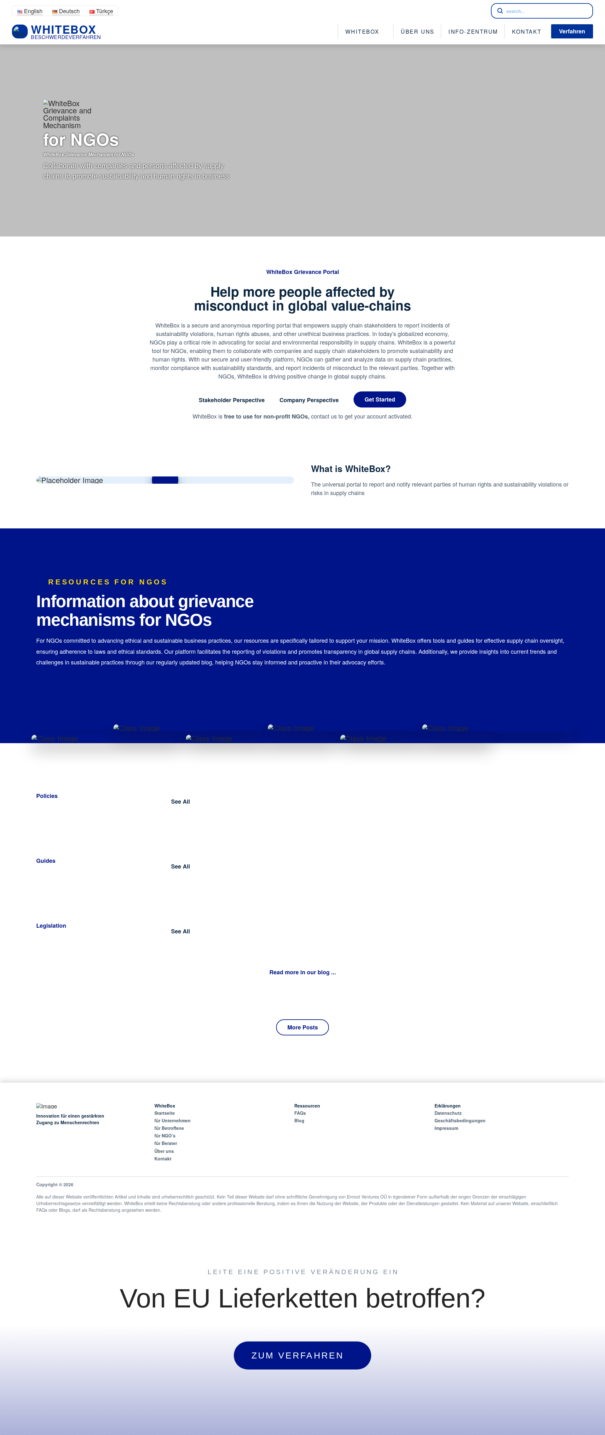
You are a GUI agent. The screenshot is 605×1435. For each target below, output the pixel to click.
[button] (165, 480)
